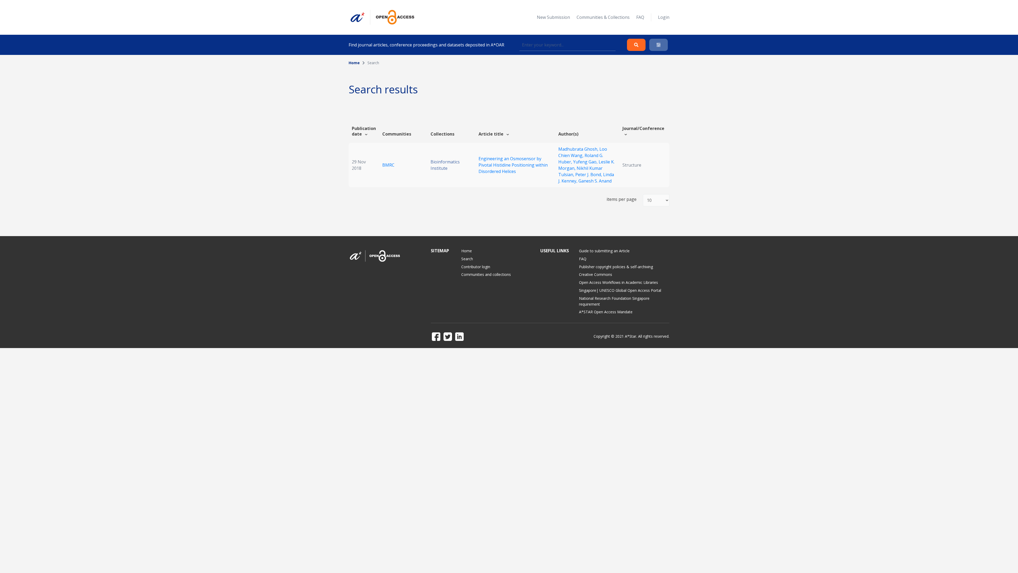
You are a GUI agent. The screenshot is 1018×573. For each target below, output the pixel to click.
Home (354, 62)
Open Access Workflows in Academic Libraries (618, 282)
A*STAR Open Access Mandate (606, 311)
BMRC (388, 165)
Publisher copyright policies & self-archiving (616, 266)
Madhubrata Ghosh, (578, 149)
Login (663, 17)
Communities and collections (486, 274)
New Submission (553, 17)
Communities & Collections (603, 17)
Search (467, 258)
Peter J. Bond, (589, 174)
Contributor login (475, 266)
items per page (622, 199)
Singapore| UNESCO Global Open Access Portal (620, 290)
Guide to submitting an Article (604, 250)
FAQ (640, 17)
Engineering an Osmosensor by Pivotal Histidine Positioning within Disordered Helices (513, 165)
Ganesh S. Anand (595, 181)
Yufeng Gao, (586, 162)
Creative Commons (595, 274)
